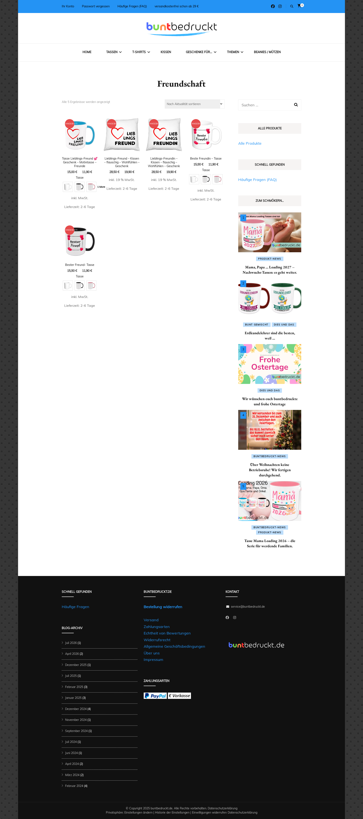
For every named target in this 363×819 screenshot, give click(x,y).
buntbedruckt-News (270, 456)
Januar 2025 (73, 698)
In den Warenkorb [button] (122, 144)
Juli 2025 (71, 676)
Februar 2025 (74, 687)
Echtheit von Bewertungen (167, 633)
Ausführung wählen (80, 153)
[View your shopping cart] (299, 5)
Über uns (152, 653)
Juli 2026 (71, 643)
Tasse (80, 177)
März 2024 (72, 775)
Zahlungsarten (157, 626)
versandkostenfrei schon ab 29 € (177, 6)
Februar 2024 (74, 786)
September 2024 (76, 731)
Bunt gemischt (256, 324)
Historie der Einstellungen (172, 812)
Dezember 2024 (76, 709)
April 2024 (72, 764)
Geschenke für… (199, 52)
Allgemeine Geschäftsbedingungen (174, 646)
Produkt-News (269, 258)
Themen (233, 52)
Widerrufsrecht (157, 639)
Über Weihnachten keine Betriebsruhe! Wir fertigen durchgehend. (270, 469)
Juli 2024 (71, 742)
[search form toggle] (291, 6)
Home (87, 52)
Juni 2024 (71, 753)
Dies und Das (284, 324)
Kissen (166, 52)
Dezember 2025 (76, 665)
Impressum (153, 659)
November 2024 (76, 720)
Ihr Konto (68, 6)
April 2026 (72, 654)
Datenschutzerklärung (222, 808)
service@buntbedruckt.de (248, 606)
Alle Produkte (250, 143)
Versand (151, 620)
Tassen (111, 52)
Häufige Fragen (75, 606)
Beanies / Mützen (267, 52)
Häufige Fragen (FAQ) (132, 6)
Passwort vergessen (96, 6)
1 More (101, 186)
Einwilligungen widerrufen (209, 812)
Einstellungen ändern (138, 812)
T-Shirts (139, 52)
